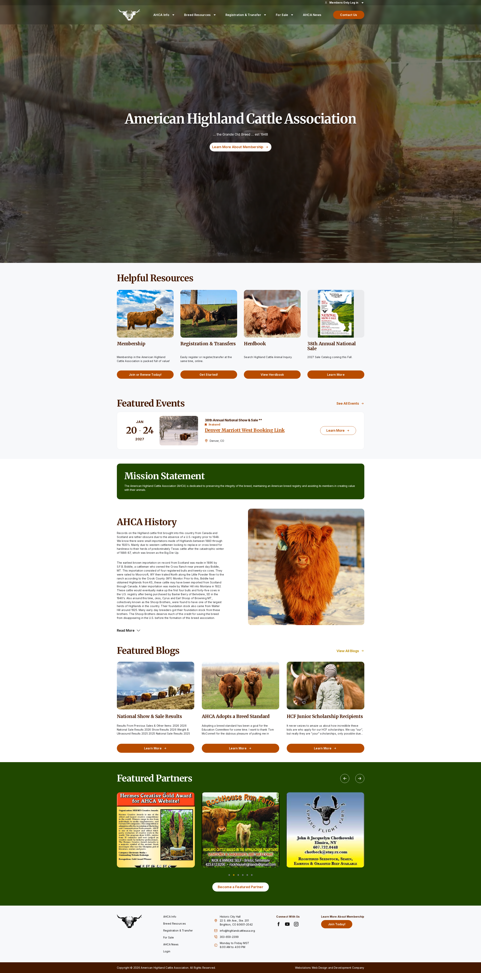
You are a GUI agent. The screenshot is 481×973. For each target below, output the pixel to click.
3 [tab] (238, 875)
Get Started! (209, 374)
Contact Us (348, 15)
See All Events (348, 403)
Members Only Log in (343, 2)
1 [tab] (229, 875)
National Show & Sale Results (149, 716)
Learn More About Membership (237, 147)
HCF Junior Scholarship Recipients (325, 716)
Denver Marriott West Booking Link (245, 430)
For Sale (282, 15)
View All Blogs (348, 651)
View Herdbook (272, 374)
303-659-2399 (230, 936)
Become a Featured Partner (240, 887)
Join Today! (337, 924)
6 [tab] (252, 875)
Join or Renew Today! (145, 374)
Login (166, 951)
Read (126, 630)
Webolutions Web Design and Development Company (329, 967)
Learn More (336, 374)
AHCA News (312, 15)
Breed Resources (197, 15)
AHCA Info (161, 15)
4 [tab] (243, 875)
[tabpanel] (156, 829)
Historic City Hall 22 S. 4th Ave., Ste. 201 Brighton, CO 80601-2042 (236, 920)
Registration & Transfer (243, 15)
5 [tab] (247, 875)
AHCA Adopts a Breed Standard (236, 716)
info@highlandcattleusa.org (237, 930)
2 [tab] (233, 875)
